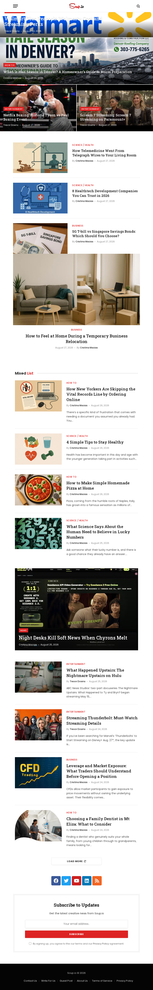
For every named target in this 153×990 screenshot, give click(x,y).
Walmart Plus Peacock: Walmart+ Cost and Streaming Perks (53, 21)
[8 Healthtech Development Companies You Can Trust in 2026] (40, 198)
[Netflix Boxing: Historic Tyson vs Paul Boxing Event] (38, 108)
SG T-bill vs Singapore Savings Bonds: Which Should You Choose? (104, 233)
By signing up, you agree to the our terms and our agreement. (78, 943)
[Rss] (97, 880)
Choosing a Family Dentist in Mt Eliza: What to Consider (97, 821)
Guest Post (66, 981)
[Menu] (15, 6)
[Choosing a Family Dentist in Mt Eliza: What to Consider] (38, 825)
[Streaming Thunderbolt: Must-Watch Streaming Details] (38, 724)
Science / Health (83, 145)
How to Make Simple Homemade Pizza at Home (97, 485)
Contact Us (30, 981)
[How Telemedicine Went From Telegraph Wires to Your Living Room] (40, 157)
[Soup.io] (76, 6)
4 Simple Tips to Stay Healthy (95, 442)
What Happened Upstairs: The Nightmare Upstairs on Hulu (95, 672)
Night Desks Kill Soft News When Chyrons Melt (73, 638)
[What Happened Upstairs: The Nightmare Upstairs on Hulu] (38, 677)
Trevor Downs (12, 31)
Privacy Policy (101, 943)
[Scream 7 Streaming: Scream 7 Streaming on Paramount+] (115, 108)
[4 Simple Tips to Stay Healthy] (38, 449)
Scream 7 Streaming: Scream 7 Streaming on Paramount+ (105, 117)
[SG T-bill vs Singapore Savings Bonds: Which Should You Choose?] (40, 238)
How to (9, 65)
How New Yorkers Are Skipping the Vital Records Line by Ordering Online (100, 394)
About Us (82, 981)
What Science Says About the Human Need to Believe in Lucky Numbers (98, 532)
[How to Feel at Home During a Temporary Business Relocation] (76, 289)
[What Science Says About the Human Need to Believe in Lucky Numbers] (38, 533)
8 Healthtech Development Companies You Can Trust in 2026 (105, 193)
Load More (75, 861)
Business (77, 225)
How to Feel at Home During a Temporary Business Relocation (77, 338)
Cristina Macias (12, 78)
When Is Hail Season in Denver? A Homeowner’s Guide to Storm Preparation (67, 72)
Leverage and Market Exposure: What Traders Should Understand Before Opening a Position (98, 771)
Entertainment (14, 108)
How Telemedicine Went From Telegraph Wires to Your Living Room (104, 152)
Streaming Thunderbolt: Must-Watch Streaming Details (102, 720)
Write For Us (48, 981)
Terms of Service (102, 981)
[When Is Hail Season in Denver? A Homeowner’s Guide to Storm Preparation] (76, 61)
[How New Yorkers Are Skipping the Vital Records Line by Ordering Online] (38, 395)
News (23, 630)
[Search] (138, 6)
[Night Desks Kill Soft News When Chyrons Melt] (76, 609)
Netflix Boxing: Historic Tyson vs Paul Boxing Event (36, 117)
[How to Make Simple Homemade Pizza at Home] (38, 489)
